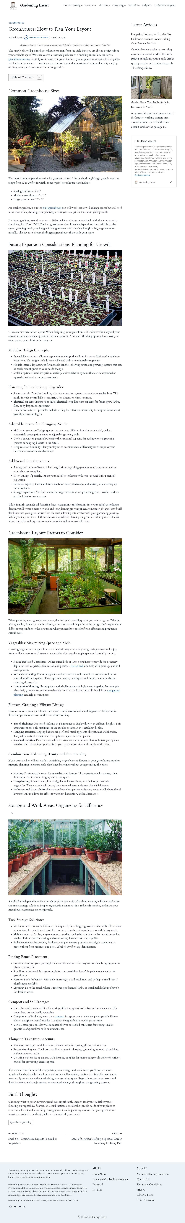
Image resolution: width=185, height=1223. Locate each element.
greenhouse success (19, 59)
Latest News (99, 1174)
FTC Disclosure (145, 1200)
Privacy (141, 1189)
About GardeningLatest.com (153, 1174)
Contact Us (143, 1179)
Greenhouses (16, 23)
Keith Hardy (16, 37)
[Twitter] (15, 1207)
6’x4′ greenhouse (52, 208)
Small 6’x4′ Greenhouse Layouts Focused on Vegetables (32, 1138)
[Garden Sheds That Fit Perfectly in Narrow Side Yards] (151, 87)
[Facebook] (10, 1207)
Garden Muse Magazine (165, 5)
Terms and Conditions (149, 1184)
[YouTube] (20, 1207)
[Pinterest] (24, 1207)
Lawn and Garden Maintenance (110, 1179)
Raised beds (77, 666)
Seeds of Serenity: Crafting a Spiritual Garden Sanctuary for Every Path (97, 1138)
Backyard (97, 1184)
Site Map (97, 1189)
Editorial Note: (145, 1195)
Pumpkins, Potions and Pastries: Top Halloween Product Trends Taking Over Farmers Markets (151, 39)
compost (59, 1016)
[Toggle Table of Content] (38, 77)
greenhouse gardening (20, 1122)
